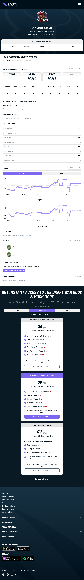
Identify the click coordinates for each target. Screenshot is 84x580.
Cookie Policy (35, 570)
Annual (67, 310)
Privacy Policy (7, 570)
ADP (61, 173)
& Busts (12, 506)
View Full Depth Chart (75, 241)
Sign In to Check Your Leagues (14, 270)
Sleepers (5, 503)
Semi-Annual (42, 310)
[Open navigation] (79, 4)
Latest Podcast (7, 512)
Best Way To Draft (8, 500)
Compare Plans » (42, 479)
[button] (50, 336)
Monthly (16, 310)
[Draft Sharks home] (10, 4)
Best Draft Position (8, 509)
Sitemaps (16, 570)
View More (78, 276)
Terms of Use (25, 570)
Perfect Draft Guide (8, 497)
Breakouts (5, 506)
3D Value (22, 173)
